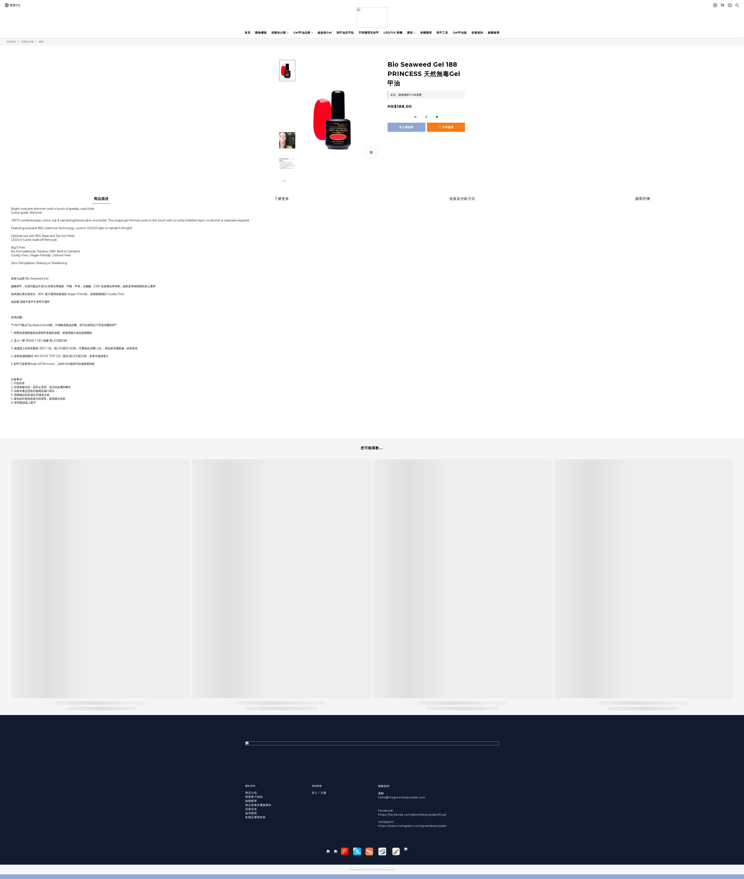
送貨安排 (251, 809)
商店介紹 (251, 792)
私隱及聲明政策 (255, 817)
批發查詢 (477, 32)
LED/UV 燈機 (393, 32)
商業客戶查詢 (254, 797)
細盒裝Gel (325, 32)
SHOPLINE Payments (380, 869)
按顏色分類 (278, 32)
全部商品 (11, 41)
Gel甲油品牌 (301, 32)
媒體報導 (493, 32)
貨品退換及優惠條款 (258, 805)
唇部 (410, 32)
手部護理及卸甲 (369, 32)
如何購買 (251, 813)
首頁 (248, 32)
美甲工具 (442, 32)
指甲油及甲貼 (345, 32)
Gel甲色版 (460, 32)
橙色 (41, 41)
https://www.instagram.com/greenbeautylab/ (412, 826)
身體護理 (426, 32)
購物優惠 (261, 32)
